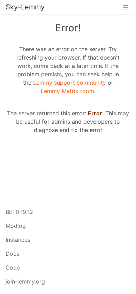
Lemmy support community (69, 82)
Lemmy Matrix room (67, 90)
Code (13, 267)
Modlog (16, 225)
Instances (18, 239)
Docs (12, 253)
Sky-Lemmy (25, 7)
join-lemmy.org (25, 281)
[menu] (125, 7)
